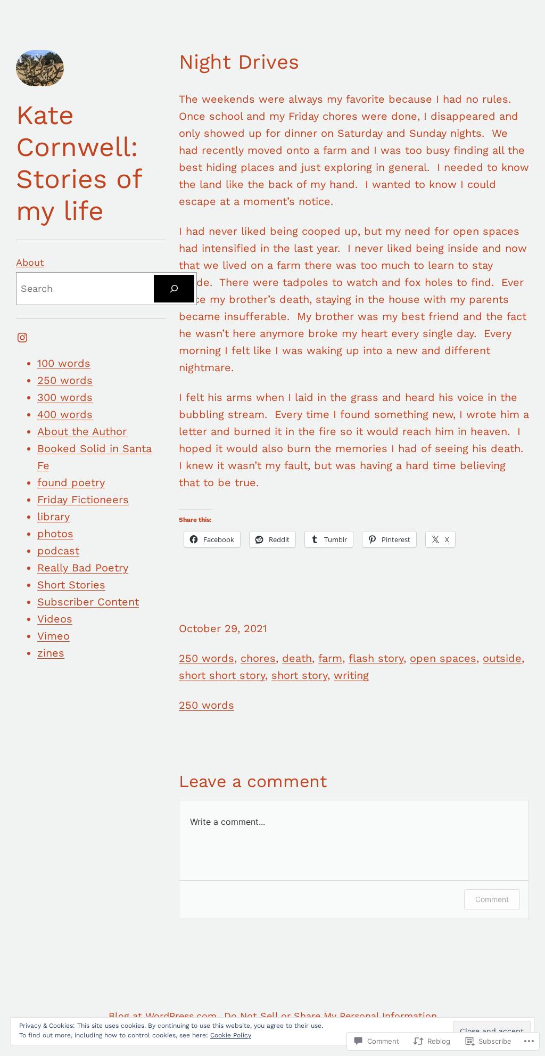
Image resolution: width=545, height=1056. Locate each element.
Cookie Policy (230, 1035)
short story (299, 675)
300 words (65, 397)
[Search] (174, 288)
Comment (492, 899)
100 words (63, 363)
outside (502, 658)
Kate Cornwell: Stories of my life (79, 162)
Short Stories (71, 584)
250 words (65, 380)
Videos (54, 618)
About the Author (82, 431)
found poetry (71, 482)
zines (50, 652)
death (297, 658)
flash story (376, 658)
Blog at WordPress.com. (164, 1015)
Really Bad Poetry (82, 567)
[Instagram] (22, 337)
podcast (58, 550)
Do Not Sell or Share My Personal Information (330, 1015)
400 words (65, 414)
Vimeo (53, 635)
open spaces (443, 658)
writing (351, 675)
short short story (222, 675)
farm (330, 658)
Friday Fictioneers (83, 499)
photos (55, 533)
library (53, 516)
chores (258, 658)
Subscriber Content (88, 601)
